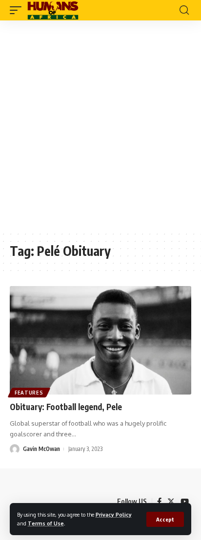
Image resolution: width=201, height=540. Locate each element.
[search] (184, 10)
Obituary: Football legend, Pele (66, 406)
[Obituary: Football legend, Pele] (100, 340)
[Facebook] (159, 501)
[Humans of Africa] (53, 10)
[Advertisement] (100, 125)
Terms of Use (46, 523)
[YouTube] (184, 501)
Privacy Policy (114, 514)
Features (29, 393)
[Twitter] (171, 501)
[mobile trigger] (18, 10)
